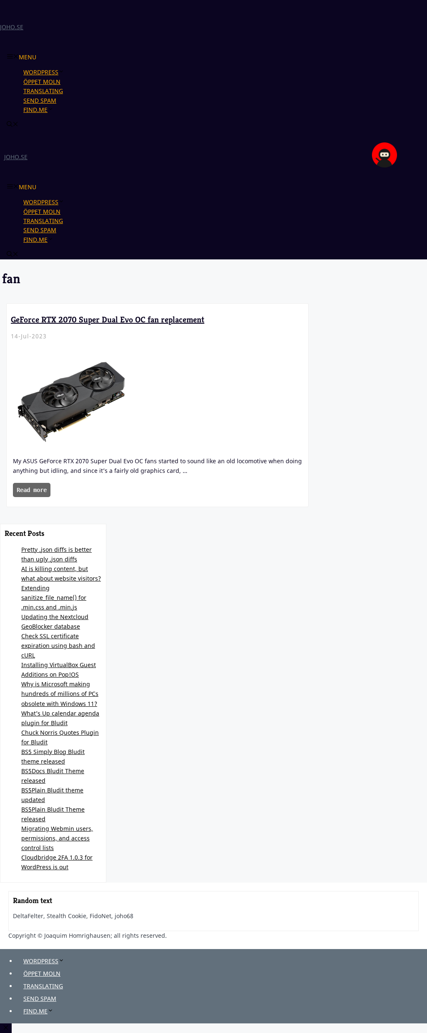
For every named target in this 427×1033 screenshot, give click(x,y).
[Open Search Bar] (12, 125)
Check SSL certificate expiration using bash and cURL (58, 645)
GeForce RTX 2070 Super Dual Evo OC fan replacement (107, 320)
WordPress (40, 72)
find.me (35, 110)
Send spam (39, 100)
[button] (64, 72)
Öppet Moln (41, 82)
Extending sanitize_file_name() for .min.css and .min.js (53, 597)
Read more (32, 490)
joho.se (11, 27)
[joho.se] (384, 165)
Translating (43, 91)
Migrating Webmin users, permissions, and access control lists (57, 838)
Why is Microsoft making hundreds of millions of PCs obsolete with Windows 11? (59, 693)
